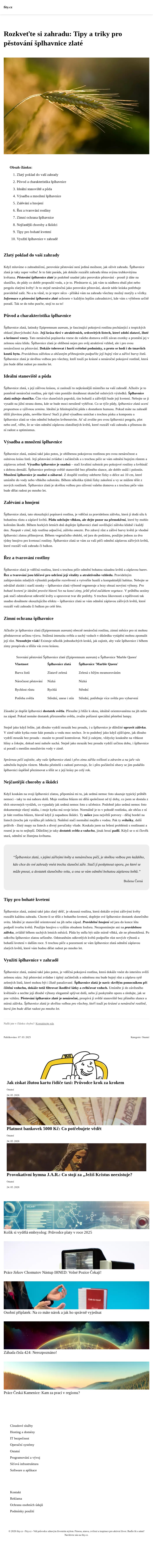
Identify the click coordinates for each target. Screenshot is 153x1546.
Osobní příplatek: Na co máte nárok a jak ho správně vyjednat (53, 1312)
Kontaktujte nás (45, 1023)
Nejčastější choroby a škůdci (37, 225)
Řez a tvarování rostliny (34, 210)
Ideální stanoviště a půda (34, 189)
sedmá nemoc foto (101, 794)
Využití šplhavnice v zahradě (37, 239)
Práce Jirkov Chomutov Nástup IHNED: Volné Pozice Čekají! (53, 1272)
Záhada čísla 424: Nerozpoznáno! (30, 1352)
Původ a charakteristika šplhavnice (41, 182)
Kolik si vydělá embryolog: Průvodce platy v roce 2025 (48, 1232)
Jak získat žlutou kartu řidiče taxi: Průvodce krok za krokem (65, 1082)
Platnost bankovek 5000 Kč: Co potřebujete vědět (54, 1128)
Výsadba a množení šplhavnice (39, 196)
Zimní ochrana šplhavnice (35, 217)
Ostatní (145, 1037)
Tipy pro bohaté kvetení (34, 232)
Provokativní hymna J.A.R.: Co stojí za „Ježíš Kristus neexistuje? (69, 1174)
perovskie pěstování (59, 267)
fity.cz (8, 7)
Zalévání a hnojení (30, 203)
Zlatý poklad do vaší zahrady (37, 175)
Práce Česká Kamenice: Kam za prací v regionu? (42, 1392)
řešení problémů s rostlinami (125, 825)
